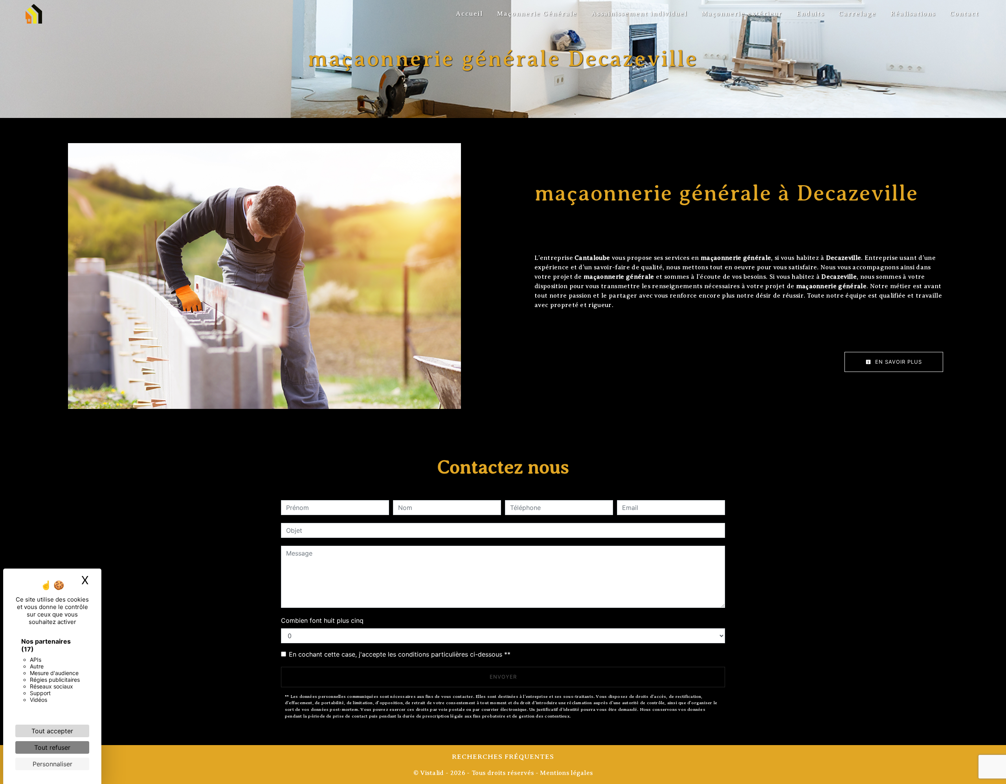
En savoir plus (897, 362)
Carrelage (857, 13)
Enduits (810, 13)
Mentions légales (565, 773)
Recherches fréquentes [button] (503, 756)
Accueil (469, 13)
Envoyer (503, 677)
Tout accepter (52, 731)
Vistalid (432, 773)
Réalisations (913, 13)
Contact (964, 13)
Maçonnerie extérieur (741, 13)
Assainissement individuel (639, 13)
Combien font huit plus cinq (322, 620)
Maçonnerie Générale (537, 13)
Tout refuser (52, 747)
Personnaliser (52, 764)
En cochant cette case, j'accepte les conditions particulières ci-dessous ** (399, 654)
